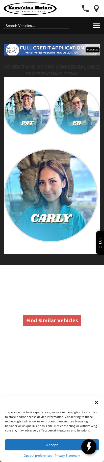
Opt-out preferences (38, 455)
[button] (96, 402)
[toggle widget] (88, 446)
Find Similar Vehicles (52, 320)
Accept (52, 444)
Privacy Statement (67, 455)
